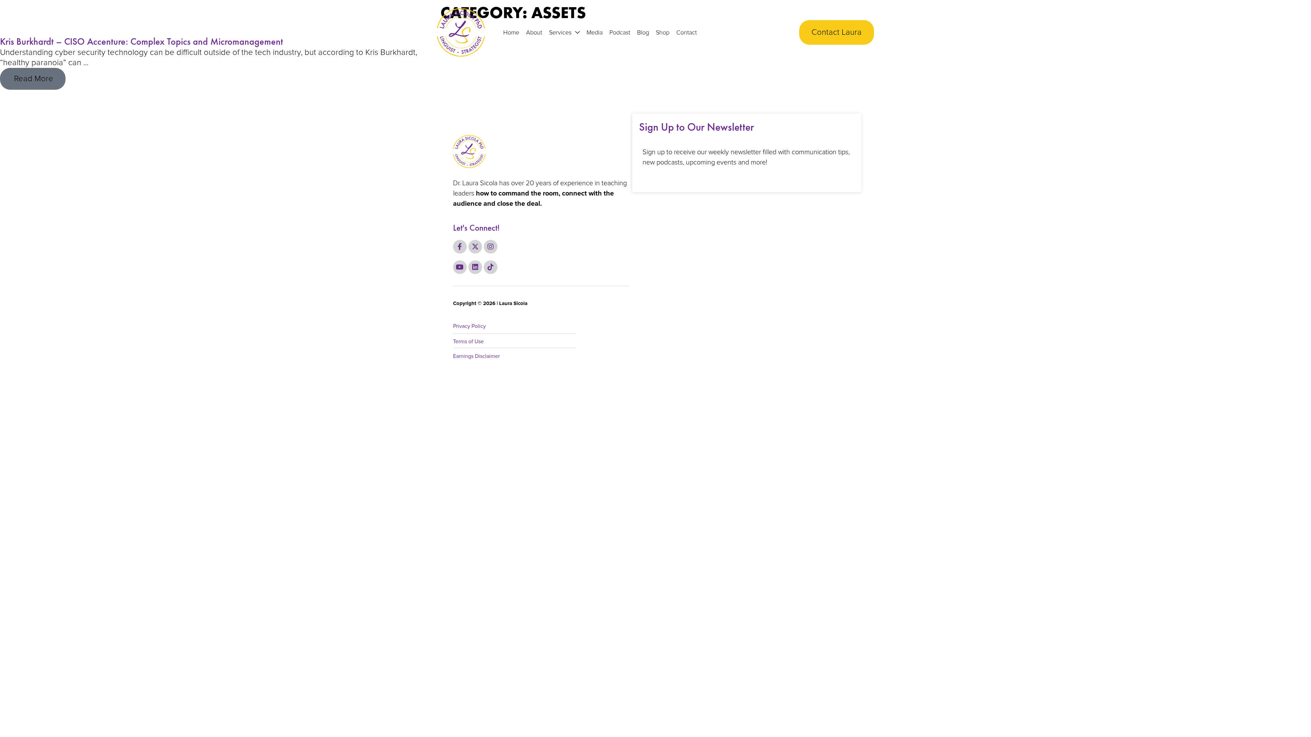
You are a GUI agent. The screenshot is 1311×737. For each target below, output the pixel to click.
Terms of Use (468, 341)
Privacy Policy (469, 326)
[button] (576, 32)
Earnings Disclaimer (476, 356)
